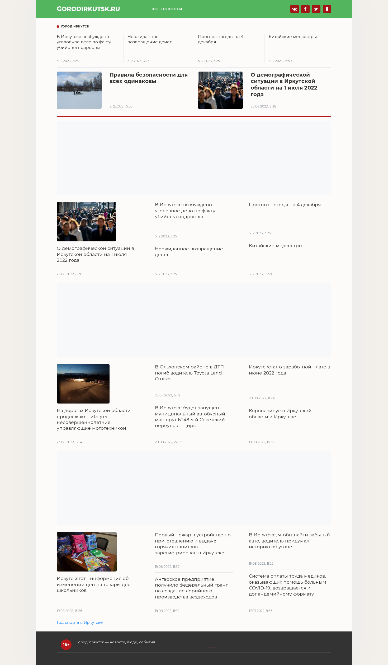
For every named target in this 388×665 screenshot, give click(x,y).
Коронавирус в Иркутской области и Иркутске (280, 413)
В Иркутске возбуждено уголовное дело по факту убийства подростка (185, 210)
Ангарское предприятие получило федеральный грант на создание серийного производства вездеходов (191, 588)
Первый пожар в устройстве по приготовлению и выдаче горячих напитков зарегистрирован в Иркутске (193, 543)
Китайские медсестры (275, 245)
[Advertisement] (194, 158)
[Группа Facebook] (305, 9)
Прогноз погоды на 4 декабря (285, 204)
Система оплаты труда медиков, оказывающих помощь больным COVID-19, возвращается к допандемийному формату (287, 584)
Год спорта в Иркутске (80, 622)
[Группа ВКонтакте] (294, 9)
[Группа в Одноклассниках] (327, 9)
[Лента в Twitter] (316, 9)
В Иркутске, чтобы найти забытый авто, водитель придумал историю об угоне (289, 540)
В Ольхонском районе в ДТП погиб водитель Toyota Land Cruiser (189, 372)
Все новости (167, 9)
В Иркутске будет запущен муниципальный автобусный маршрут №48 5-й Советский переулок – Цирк (190, 416)
